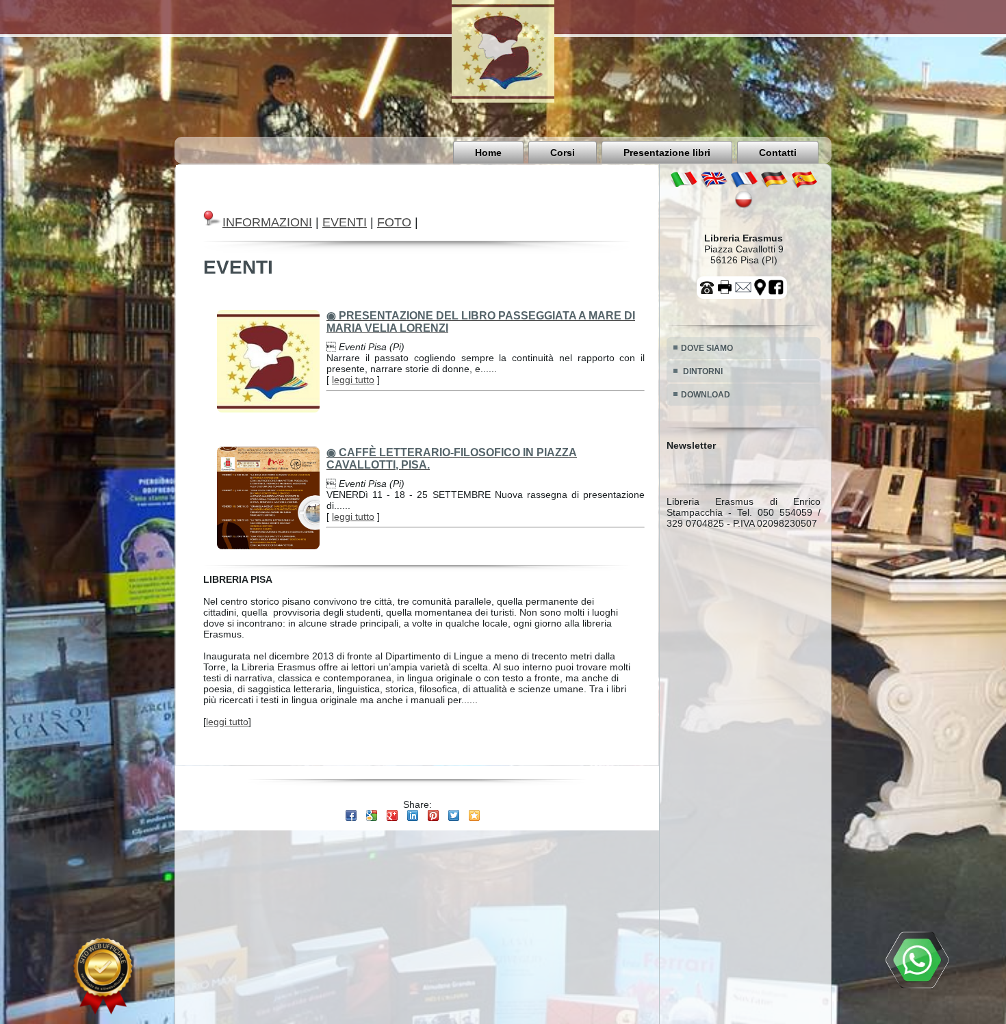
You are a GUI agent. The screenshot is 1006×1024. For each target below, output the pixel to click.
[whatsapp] (917, 961)
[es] (804, 184)
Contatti (778, 152)
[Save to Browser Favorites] (474, 815)
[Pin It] (433, 815)
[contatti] (744, 294)
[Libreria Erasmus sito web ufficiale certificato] (103, 976)
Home (488, 152)
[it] (683, 184)
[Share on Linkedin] (412, 815)
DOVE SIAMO (707, 348)
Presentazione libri (666, 152)
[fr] (744, 184)
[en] (713, 184)
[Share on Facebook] (351, 815)
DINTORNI (702, 371)
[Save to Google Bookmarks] (371, 815)
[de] (774, 184)
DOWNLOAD (705, 394)
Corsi (562, 152)
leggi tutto (353, 379)
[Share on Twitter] (453, 815)
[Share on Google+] (392, 815)
